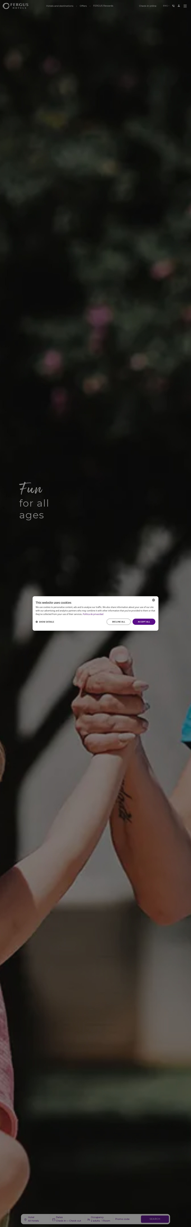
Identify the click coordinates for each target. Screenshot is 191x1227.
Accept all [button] (144, 621)
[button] (45, 621)
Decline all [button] (118, 621)
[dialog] (95, 613)
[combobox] (153, 600)
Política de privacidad (93, 614)
